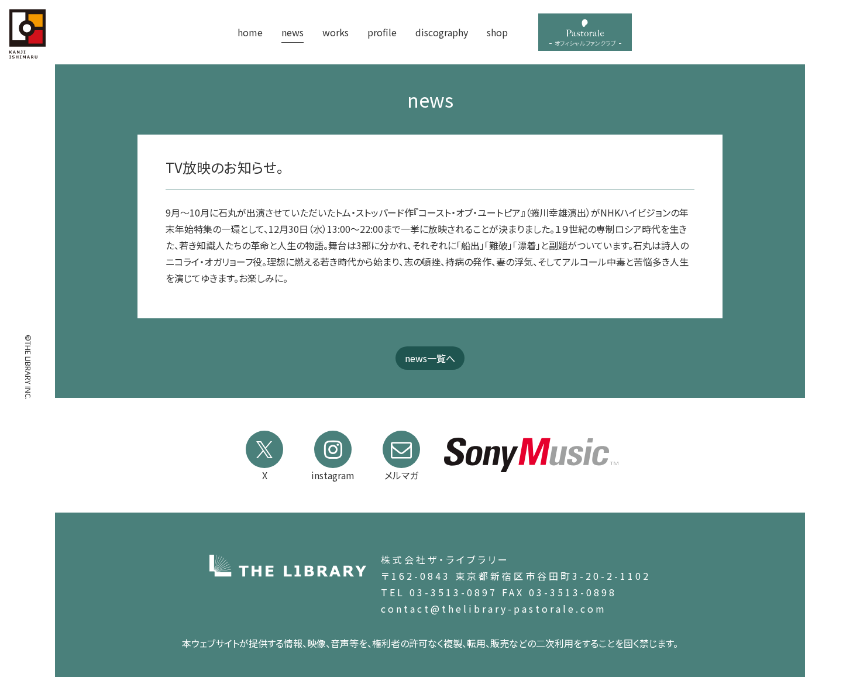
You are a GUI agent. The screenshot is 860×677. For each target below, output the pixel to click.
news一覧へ (430, 358)
